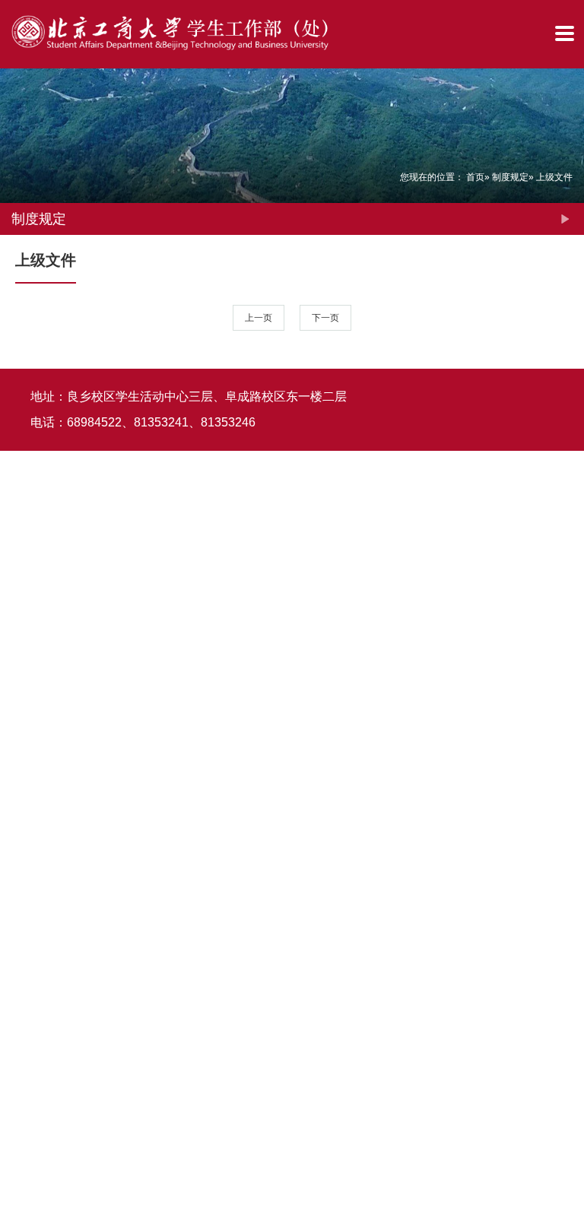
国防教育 (17, 1043)
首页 (475, 177)
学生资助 (17, 798)
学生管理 (17, 432)
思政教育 (17, 309)
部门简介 (17, 187)
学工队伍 (17, 554)
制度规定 (510, 177)
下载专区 (17, 1165)
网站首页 (17, 65)
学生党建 (17, 677)
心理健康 (17, 921)
